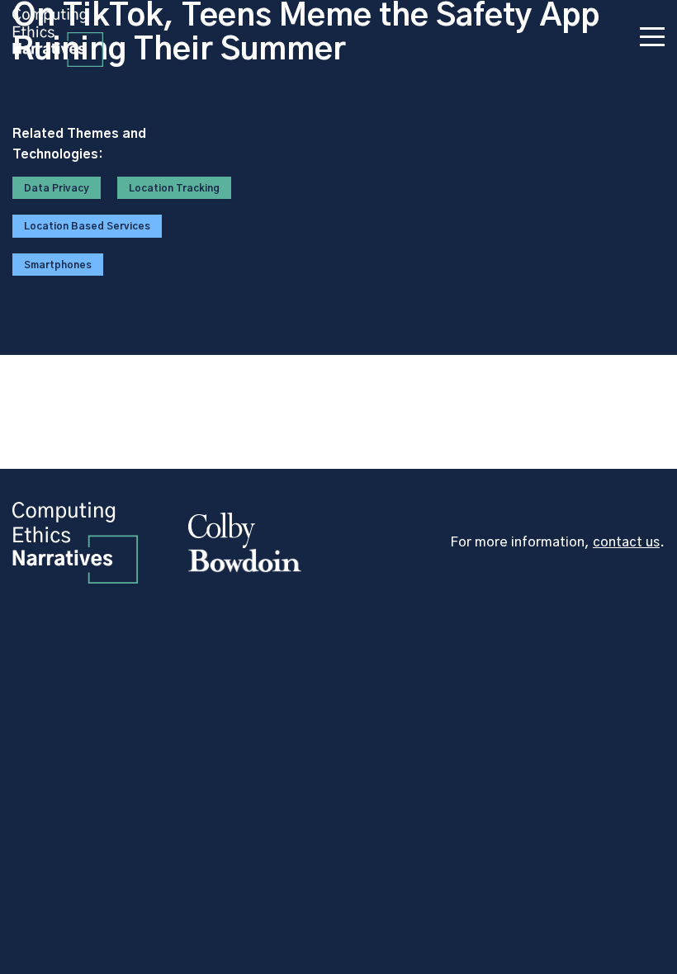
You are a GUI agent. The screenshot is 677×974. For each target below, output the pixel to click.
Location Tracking (174, 188)
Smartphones (58, 265)
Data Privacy (56, 188)
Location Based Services (87, 226)
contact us (626, 542)
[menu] (652, 39)
